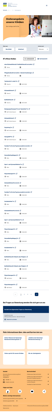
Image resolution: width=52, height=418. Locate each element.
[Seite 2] (36, 294)
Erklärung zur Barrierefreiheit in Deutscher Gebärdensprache (34, 377)
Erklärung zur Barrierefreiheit (34, 374)
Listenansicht (30, 58)
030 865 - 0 (8, 379)
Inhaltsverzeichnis (7, 405)
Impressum (15, 405)
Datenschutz (6, 408)
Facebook (8, 390)
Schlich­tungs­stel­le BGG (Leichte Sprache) (13, 398)
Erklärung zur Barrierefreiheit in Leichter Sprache (34, 381)
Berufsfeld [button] (8, 49)
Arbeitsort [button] (21, 49)
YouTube (32, 390)
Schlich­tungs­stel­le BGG (8, 400)
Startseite (5, 10)
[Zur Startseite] (14, 5)
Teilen (44, 391)
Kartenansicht (43, 58)
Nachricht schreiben (12, 319)
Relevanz (41, 49)
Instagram (20, 390)
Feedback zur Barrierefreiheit (34, 384)
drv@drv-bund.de (10, 382)
